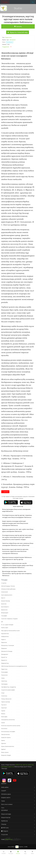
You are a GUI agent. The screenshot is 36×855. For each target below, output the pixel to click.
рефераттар (18, 764)
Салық (3, 678)
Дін (2, 621)
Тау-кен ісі (3, 704)
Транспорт (4, 708)
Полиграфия (4, 672)
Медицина (4, 648)
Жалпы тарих (4, 627)
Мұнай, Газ (4, 657)
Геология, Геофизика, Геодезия (9, 618)
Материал (13, 40)
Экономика (4, 728)
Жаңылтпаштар (5, 817)
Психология (4, 675)
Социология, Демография (8, 690)
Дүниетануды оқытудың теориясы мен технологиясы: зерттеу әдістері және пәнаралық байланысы (17, 573)
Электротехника (5, 734)
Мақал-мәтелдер (6, 814)
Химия (3, 722)
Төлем (3, 801)
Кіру (32, 2)
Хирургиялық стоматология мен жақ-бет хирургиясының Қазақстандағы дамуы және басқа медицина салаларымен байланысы (17, 565)
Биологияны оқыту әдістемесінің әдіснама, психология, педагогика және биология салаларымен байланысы (15, 551)
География (4, 615)
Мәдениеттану (5, 663)
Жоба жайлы (4, 787)
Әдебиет (3, 749)
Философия (4, 716)
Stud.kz (18, 8)
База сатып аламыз (6, 804)
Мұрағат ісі (4, 660)
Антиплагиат (9, 42)
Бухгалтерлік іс (5, 607)
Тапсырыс (5, 2)
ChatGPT (3, 790)
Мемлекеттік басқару (6, 651)
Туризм (3, 710)
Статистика (4, 696)
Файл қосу (5, 827)
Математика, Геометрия (7, 645)
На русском (4, 834)
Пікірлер (3, 824)
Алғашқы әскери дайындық (8, 589)
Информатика (5, 636)
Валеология (4, 610)
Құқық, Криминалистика (7, 746)
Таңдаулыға (5, 47)
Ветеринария (4, 612)
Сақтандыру (4, 684)
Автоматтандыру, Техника (8, 586)
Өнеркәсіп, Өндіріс (6, 755)
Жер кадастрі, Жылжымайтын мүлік (10, 630)
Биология (3, 604)
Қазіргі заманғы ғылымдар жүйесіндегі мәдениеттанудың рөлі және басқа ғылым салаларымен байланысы (15, 523)
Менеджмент (4, 654)
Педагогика (8, 37)
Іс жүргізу (3, 583)
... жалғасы (5, 491)
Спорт (2, 693)
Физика (3, 713)
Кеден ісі (3, 639)
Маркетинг (4, 642)
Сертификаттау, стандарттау (8, 687)
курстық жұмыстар (28, 764)
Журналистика (5, 633)
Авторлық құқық (6, 794)
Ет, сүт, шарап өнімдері (7, 624)
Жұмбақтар (4, 821)
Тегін (2, 808)
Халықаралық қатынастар (8, 719)
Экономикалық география (8, 731)
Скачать (19, 26)
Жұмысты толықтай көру (18, 32)
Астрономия (4, 592)
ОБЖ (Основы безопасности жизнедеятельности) (14, 666)
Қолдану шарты (5, 797)
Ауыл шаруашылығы (6, 595)
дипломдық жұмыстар (7, 766)
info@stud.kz (8, 839)
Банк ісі (3, 598)
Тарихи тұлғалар (5, 702)
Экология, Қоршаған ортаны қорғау (10, 725)
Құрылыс (3, 743)
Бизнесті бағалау (5, 601)
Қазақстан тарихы (6, 737)
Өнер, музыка (4, 752)
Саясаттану (4, 681)
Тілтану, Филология (6, 699)
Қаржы (3, 740)
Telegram (5, 831)
